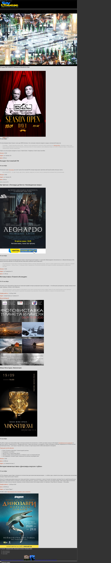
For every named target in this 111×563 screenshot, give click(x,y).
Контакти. (10, 0)
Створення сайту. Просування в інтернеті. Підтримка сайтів (19, 548)
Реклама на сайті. (4, 0)
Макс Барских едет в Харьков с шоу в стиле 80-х (18, 491)
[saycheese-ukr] (9, 7)
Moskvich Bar (57, 145)
